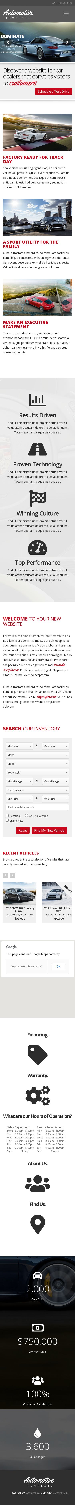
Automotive (60, 1492)
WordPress (32, 1492)
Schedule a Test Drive (53, 91)
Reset (23, 830)
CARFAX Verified (38, 815)
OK (58, 966)
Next (12, 875)
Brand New (16, 820)
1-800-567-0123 (64, 3)
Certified (15, 815)
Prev (5, 875)
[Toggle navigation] (66, 13)
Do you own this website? (26, 966)
